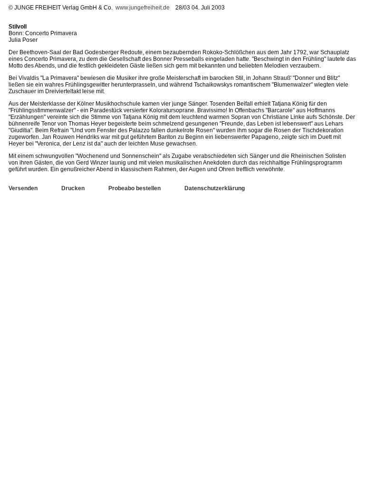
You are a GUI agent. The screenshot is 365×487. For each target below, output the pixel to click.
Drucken (73, 188)
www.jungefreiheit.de (142, 7)
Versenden (23, 188)
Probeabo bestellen (134, 188)
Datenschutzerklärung (214, 188)
